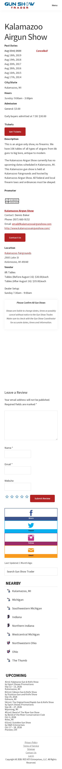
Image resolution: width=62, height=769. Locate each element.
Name (9, 447)
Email (9, 464)
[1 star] (7, 496)
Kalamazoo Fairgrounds (18, 253)
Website (9, 480)
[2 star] (12, 496)
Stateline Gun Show (21, 722)
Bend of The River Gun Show (25, 712)
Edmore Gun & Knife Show (24, 692)
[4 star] (22, 496)
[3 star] (17, 496)
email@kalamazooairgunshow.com (31, 224)
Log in (31, 755)
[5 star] (27, 496)
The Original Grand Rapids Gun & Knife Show (33, 702)
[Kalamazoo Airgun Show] (12, 195)
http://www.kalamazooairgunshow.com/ (27, 228)
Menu (54, 5)
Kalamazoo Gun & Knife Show (25, 681)
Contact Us (15, 237)
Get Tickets (15, 131)
